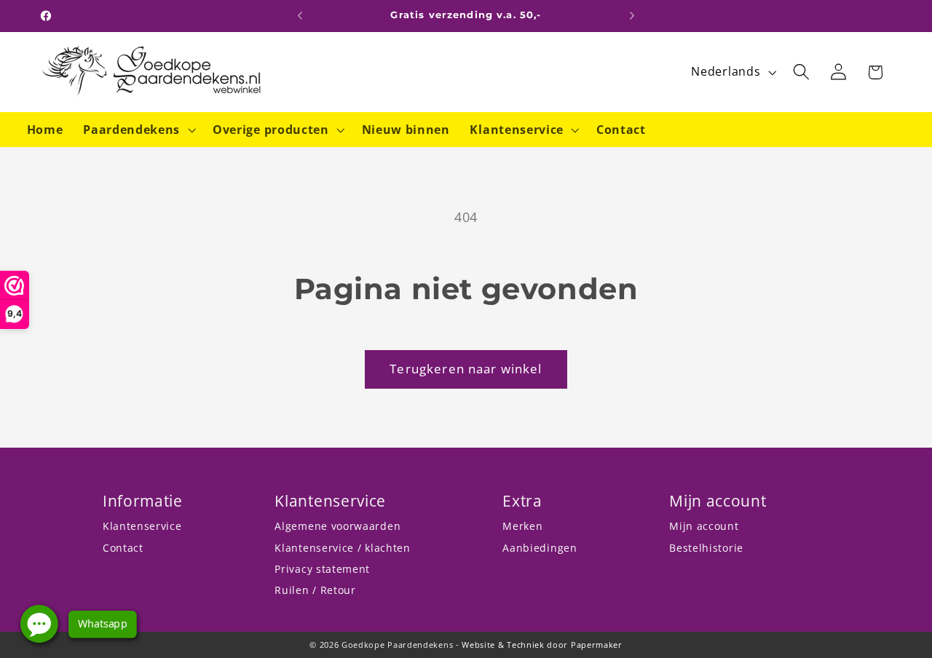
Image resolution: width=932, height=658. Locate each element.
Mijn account (703, 526)
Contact (123, 548)
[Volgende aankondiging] (632, 16)
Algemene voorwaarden (337, 526)
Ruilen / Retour (315, 590)
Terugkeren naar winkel (466, 368)
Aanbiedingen (539, 548)
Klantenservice (142, 526)
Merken (522, 526)
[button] (137, 129)
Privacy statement (322, 569)
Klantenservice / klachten (342, 548)
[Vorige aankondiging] (300, 16)
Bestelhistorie (706, 548)
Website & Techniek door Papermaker (542, 644)
